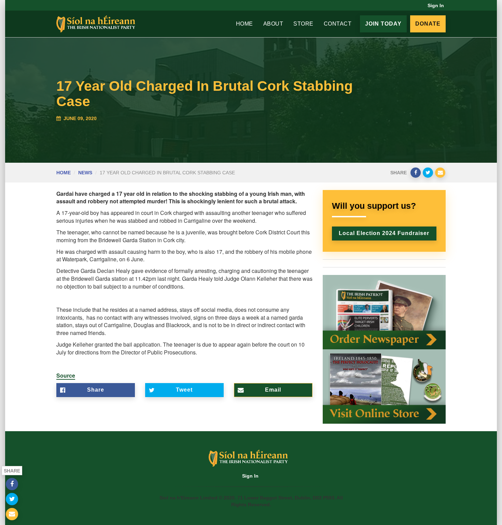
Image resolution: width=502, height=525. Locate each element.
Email (273, 390)
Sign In (436, 5)
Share (95, 390)
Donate (428, 24)
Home (244, 24)
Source (65, 375)
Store (303, 24)
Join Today (383, 24)
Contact (338, 24)
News (85, 172)
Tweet (184, 390)
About (273, 24)
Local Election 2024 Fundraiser (384, 233)
